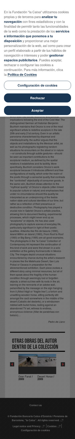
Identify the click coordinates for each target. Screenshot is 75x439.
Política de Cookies (22, 74)
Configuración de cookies (38, 85)
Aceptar (37, 110)
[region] (37, 58)
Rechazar (37, 98)
